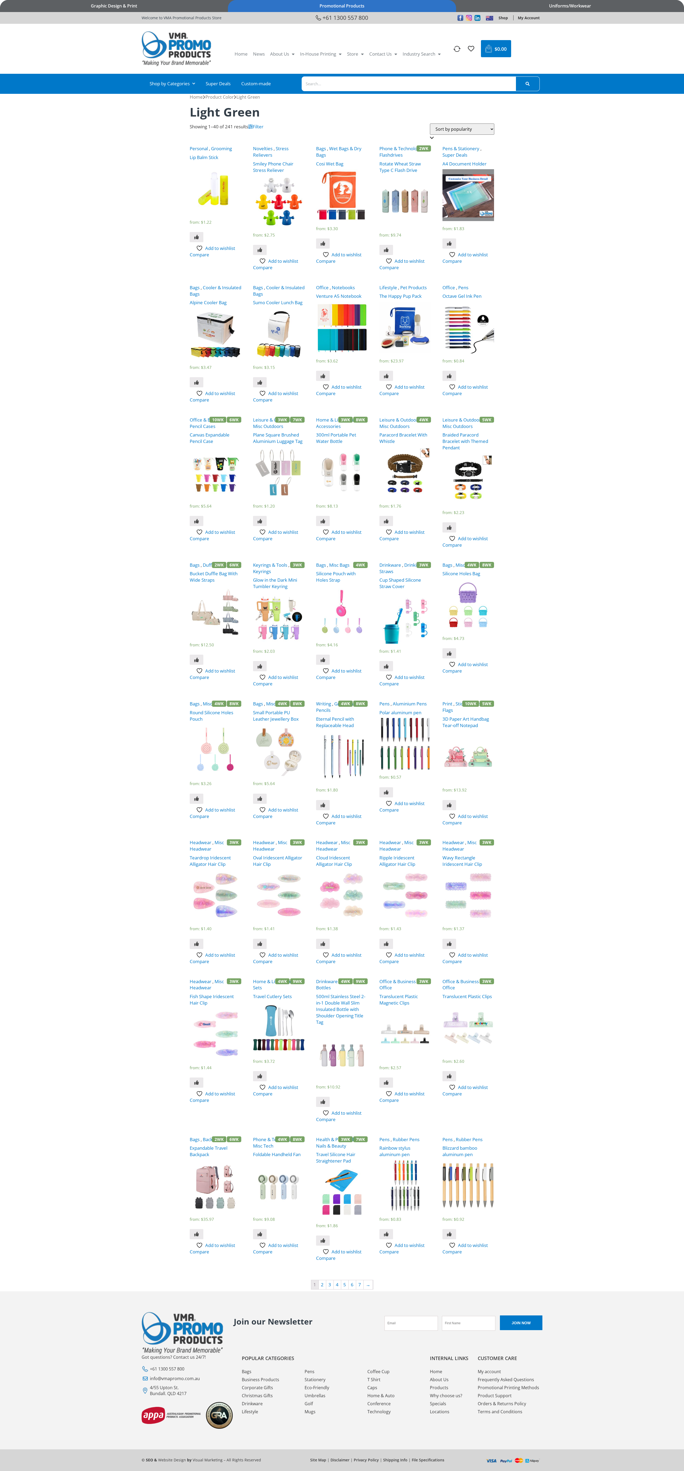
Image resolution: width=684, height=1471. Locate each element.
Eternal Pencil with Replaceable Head (335, 722)
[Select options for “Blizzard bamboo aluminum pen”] (449, 1234)
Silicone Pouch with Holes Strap (336, 576)
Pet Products (413, 287)
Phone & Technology (400, 148)
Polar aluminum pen (400, 712)
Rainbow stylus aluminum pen (394, 1151)
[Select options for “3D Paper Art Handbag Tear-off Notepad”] (449, 805)
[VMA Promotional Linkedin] (477, 18)
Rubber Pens (406, 1139)
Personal (199, 148)
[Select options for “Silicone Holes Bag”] (449, 653)
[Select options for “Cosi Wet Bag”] (323, 243)
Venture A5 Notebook (339, 296)
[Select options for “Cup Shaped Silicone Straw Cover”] (386, 666)
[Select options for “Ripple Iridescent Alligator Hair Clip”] (386, 944)
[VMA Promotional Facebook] (460, 18)
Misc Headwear (207, 845)
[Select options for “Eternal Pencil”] (323, 805)
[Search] (527, 84)
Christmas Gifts (257, 1396)
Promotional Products (342, 6)
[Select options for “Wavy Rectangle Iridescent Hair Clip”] (449, 944)
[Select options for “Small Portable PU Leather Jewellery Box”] (260, 799)
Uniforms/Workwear (570, 6)
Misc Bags (339, 565)
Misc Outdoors (268, 426)
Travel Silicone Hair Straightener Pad (335, 1157)
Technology (379, 1412)
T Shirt (373, 1380)
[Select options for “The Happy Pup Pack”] (386, 376)
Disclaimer (340, 1459)
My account (489, 1372)
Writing (323, 704)
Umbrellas (315, 1396)
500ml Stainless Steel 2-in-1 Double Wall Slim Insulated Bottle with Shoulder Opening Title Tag (340, 1009)
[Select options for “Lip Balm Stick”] (196, 237)
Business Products (260, 1380)
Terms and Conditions (500, 1412)
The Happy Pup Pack (400, 296)
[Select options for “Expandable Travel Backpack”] (196, 1234)
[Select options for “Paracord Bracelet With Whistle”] (386, 521)
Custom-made (256, 83)
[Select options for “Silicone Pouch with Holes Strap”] (323, 660)
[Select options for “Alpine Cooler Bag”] (196, 382)
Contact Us (380, 54)
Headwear (200, 842)
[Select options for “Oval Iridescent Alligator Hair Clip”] (260, 944)
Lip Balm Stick (204, 157)
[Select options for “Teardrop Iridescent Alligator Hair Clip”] (196, 944)
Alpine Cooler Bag (208, 302)
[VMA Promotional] (489, 18)
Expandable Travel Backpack (208, 1151)
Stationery (315, 1380)
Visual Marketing (208, 1459)
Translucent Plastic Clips (467, 996)
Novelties (263, 148)
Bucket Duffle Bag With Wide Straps (214, 576)
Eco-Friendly (317, 1388)
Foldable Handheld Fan (277, 1154)
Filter (258, 126)
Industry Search (419, 54)
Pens (463, 287)
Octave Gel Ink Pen (461, 296)
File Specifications (428, 1459)
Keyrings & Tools (270, 565)
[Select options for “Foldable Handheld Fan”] (260, 1234)
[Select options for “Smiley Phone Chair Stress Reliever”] (260, 250)
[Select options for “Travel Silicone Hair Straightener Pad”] (323, 1241)
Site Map (318, 1459)
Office (322, 287)
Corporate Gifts (257, 1388)
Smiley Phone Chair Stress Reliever (273, 167)
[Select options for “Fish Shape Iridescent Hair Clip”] (196, 1083)
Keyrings (262, 571)
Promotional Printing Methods (508, 1388)
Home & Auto (381, 1396)
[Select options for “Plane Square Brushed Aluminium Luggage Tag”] (260, 521)
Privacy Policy (366, 1459)
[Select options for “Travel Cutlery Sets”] (260, 1076)
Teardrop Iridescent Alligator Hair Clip (210, 861)
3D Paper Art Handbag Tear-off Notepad (465, 722)
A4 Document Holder (464, 164)
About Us (279, 54)
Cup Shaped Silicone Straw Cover (400, 583)
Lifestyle (388, 287)
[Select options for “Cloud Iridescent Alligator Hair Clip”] (323, 944)
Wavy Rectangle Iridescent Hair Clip (462, 861)
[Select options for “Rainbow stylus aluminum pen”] (386, 1234)
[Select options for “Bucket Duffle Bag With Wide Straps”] (196, 660)
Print (447, 704)
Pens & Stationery (460, 148)
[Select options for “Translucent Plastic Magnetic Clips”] (386, 1083)
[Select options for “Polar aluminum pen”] (386, 792)
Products (439, 1388)
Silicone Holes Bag (461, 573)
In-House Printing (318, 54)
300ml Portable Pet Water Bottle (336, 438)
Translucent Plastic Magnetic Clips (398, 999)
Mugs (310, 1412)
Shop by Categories (170, 83)
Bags (321, 148)
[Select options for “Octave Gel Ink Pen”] (449, 376)
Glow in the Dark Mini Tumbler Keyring (275, 583)
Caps (372, 1388)
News (259, 54)
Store (352, 54)
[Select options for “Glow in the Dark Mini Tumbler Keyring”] (260, 666)
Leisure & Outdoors (273, 420)
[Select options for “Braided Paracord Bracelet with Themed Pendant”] (449, 527)
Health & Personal (334, 1139)
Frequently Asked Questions (506, 1380)
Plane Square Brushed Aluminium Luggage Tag (277, 438)
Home (241, 54)
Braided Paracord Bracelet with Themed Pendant (465, 441)
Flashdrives (391, 155)
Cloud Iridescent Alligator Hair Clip (334, 861)
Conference (379, 1404)
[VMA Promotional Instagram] (469, 18)
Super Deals (218, 83)
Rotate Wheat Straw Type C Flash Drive (400, 167)
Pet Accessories (336, 423)
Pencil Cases (202, 426)
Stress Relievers (271, 151)
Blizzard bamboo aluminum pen (459, 1151)
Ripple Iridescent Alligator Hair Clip (397, 861)
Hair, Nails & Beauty (341, 1142)
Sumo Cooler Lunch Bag (277, 302)
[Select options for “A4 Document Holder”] (449, 243)
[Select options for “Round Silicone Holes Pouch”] (196, 799)
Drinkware (390, 565)
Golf (309, 1404)
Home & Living (331, 420)
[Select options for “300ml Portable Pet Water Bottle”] (323, 521)
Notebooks (343, 287)
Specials (438, 1404)
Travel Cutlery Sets (272, 996)
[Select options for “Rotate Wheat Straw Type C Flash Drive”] (386, 250)
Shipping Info (395, 1459)
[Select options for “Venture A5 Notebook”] (323, 376)
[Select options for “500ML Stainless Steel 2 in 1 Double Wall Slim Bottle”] (323, 1102)
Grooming (221, 148)
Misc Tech (263, 1146)
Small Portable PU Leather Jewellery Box (276, 715)
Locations (439, 1412)
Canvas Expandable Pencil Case (210, 438)
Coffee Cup (378, 1372)
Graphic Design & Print (114, 6)
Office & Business (208, 420)
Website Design (172, 1459)
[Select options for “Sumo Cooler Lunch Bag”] (260, 382)
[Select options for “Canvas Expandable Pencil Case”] (196, 521)
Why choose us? (446, 1396)
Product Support (495, 1396)
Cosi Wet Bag (329, 164)
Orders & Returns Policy (502, 1404)
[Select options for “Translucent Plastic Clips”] (449, 1076)
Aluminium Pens (410, 704)
